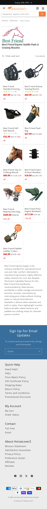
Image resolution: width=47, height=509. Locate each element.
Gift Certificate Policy (17, 381)
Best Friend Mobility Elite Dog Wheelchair (11, 210)
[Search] (42, 14)
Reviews (9, 465)
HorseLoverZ (19, 497)
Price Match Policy (15, 377)
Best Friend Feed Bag (32, 129)
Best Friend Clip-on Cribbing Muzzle (12, 171)
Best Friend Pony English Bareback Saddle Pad (33, 210)
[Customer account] (37, 8)
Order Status (12, 414)
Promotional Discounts (18, 396)
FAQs (8, 373)
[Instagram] (21, 476)
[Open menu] (4, 8)
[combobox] (23, 14)
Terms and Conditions (17, 392)
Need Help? (11, 369)
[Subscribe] (39, 351)
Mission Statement (15, 446)
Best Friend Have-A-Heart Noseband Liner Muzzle (33, 171)
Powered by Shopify (31, 497)
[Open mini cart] (43, 8)
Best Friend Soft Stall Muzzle (10, 129)
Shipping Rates (13, 385)
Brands (14, 20)
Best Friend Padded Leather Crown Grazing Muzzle (12, 249)
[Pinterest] (32, 476)
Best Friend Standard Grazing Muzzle (11, 87)
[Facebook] (15, 476)
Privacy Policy (12, 454)
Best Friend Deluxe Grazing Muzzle (33, 87)
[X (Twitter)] (26, 476)
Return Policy (12, 389)
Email (8, 432)
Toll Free (10, 428)
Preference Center (15, 458)
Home (5, 20)
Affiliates (10, 461)
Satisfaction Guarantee (18, 450)
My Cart (9, 410)
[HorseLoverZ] (17, 8)
